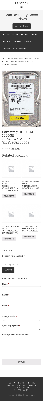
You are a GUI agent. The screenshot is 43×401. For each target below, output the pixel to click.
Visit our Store (21, 26)
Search (8, 270)
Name (5, 284)
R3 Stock (21, 3)
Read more (9, 196)
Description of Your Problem (15, 334)
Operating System (11, 325)
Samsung (25, 58)
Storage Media (9, 316)
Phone (5, 295)
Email (5, 305)
